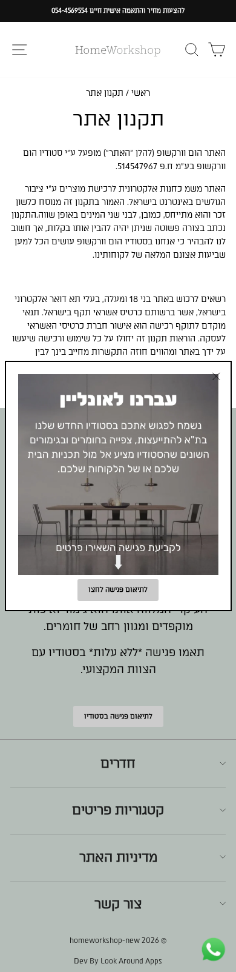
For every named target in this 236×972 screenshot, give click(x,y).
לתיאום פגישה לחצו (118, 590)
